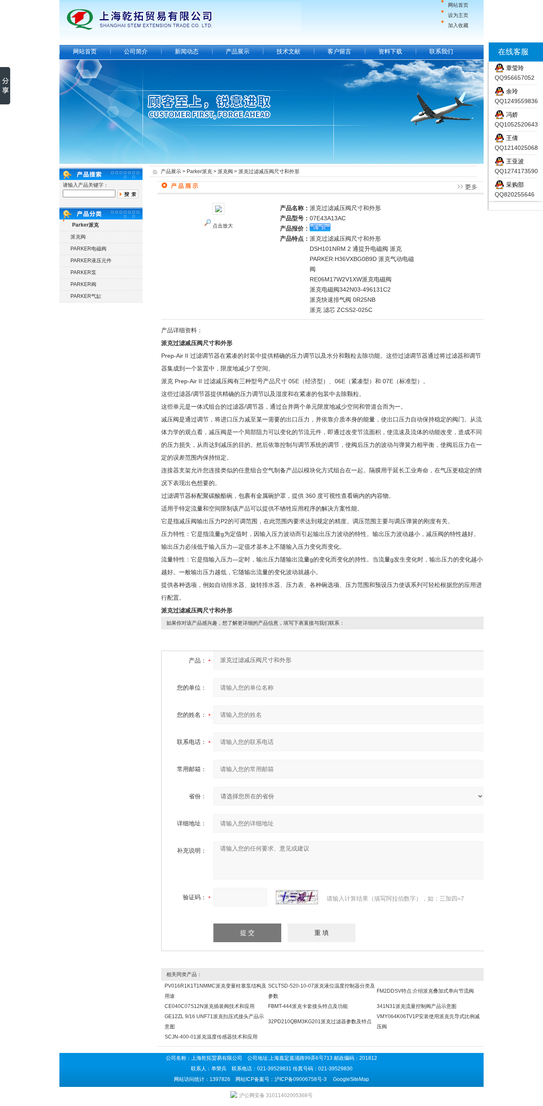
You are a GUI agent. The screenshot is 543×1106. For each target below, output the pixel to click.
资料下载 (390, 51)
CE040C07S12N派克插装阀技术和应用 (210, 1006)
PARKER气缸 (85, 296)
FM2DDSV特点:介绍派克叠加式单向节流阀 (425, 991)
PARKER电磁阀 (88, 249)
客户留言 (339, 51)
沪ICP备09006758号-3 (300, 1079)
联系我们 (441, 51)
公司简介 (136, 51)
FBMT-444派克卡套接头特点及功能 (308, 1006)
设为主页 (458, 15)
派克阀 (78, 237)
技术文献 (288, 51)
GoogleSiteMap (351, 1079)
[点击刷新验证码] (297, 897)
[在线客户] (478, 52)
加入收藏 (458, 25)
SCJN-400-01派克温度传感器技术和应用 (211, 1037)
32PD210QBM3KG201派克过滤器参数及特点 (320, 1022)
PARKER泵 (83, 272)
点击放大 (223, 226)
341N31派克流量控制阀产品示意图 (416, 1006)
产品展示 (237, 51)
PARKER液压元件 (91, 261)
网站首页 (458, 5)
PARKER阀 (83, 284)
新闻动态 (187, 51)
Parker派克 (199, 171)
